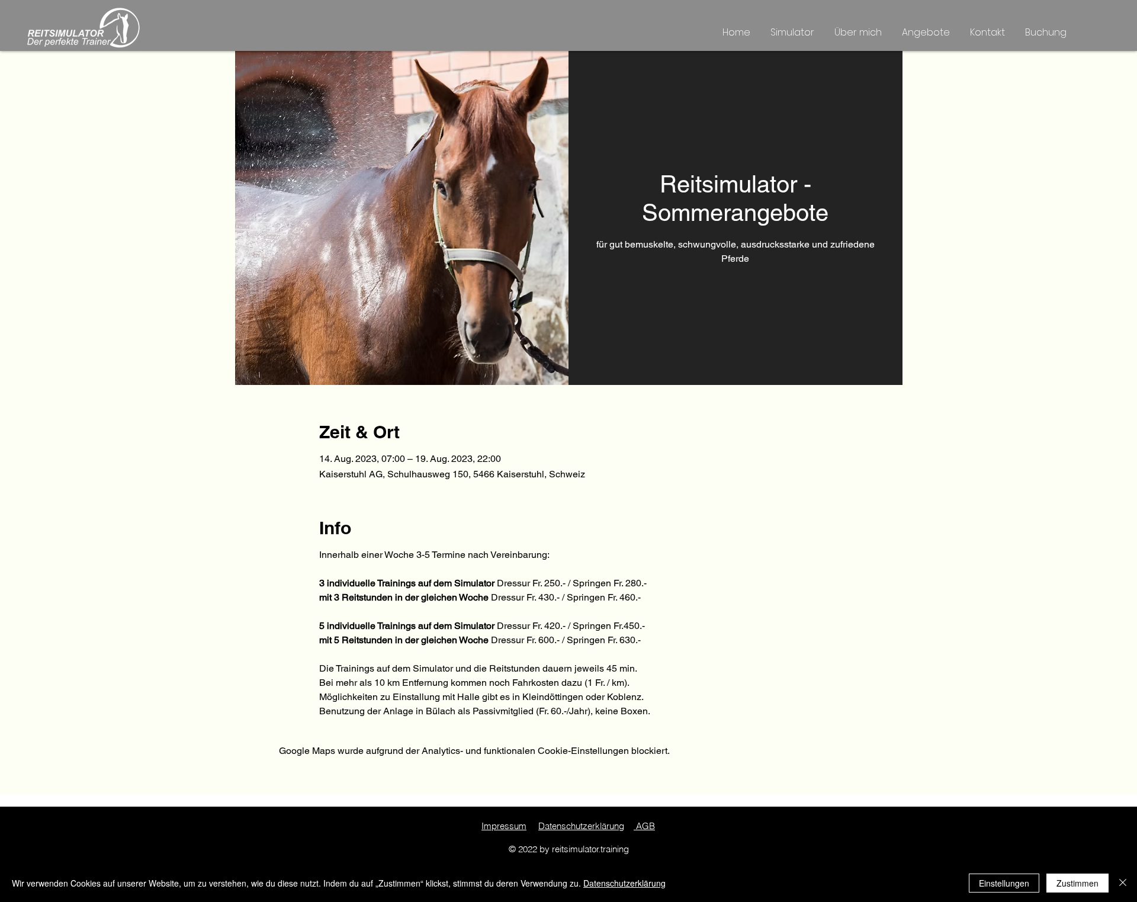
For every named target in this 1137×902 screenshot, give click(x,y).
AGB (644, 826)
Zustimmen (1077, 883)
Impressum (503, 826)
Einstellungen (1004, 883)
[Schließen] (1123, 883)
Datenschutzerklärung (581, 826)
